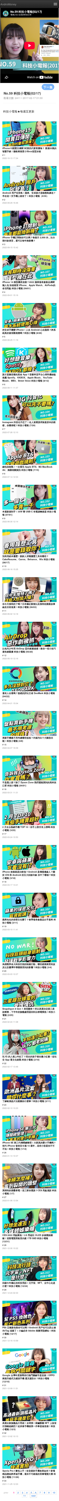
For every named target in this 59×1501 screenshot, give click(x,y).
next (33, 1495)
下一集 (48, 87)
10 (54, 1492)
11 (24, 1495)
